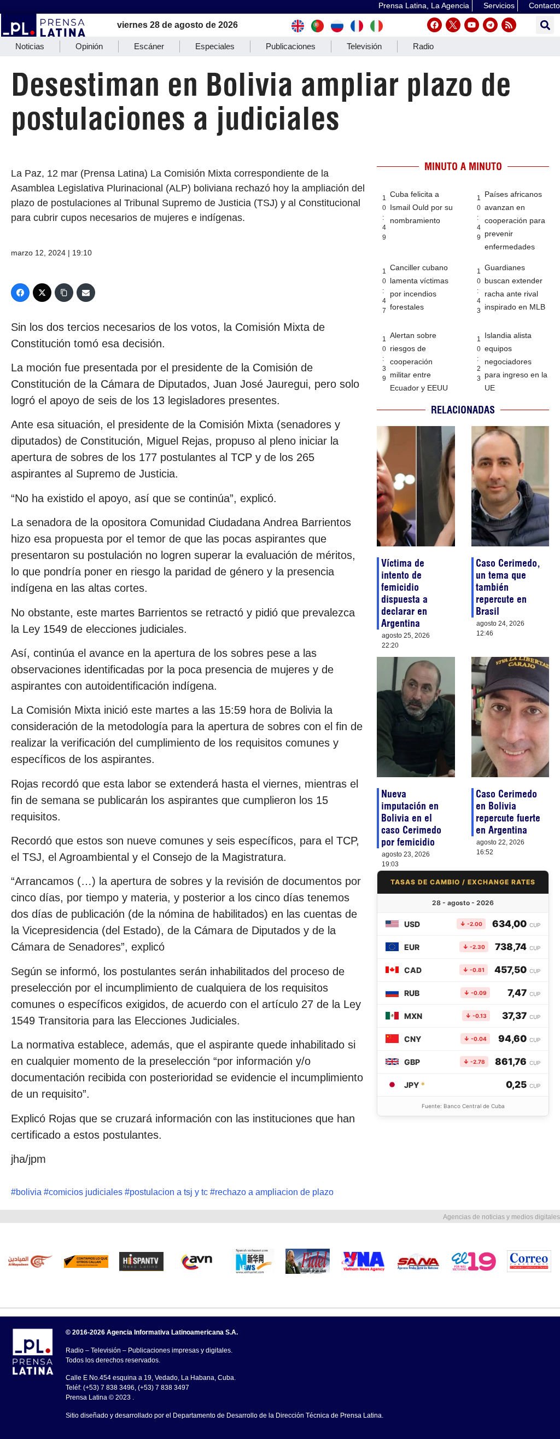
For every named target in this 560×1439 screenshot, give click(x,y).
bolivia (29, 1192)
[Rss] (508, 25)
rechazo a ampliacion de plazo (274, 1192)
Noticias (29, 46)
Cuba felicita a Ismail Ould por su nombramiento (421, 207)
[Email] (86, 292)
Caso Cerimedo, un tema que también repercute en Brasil (508, 587)
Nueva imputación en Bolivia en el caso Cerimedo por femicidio (411, 818)
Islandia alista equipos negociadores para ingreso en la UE (516, 361)
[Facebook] (434, 25)
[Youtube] (471, 25)
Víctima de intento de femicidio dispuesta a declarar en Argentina (404, 593)
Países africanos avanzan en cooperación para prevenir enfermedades (515, 220)
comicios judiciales (85, 1192)
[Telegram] (490, 25)
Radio (423, 46)
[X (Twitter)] (42, 292)
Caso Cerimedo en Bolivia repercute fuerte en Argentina (508, 812)
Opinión (89, 46)
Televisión (364, 46)
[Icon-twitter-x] (453, 25)
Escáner (149, 46)
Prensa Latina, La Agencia (423, 5)
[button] (545, 25)
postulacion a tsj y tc (169, 1192)
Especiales (215, 46)
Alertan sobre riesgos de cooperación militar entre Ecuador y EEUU (419, 361)
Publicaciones (291, 46)
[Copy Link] (64, 292)
